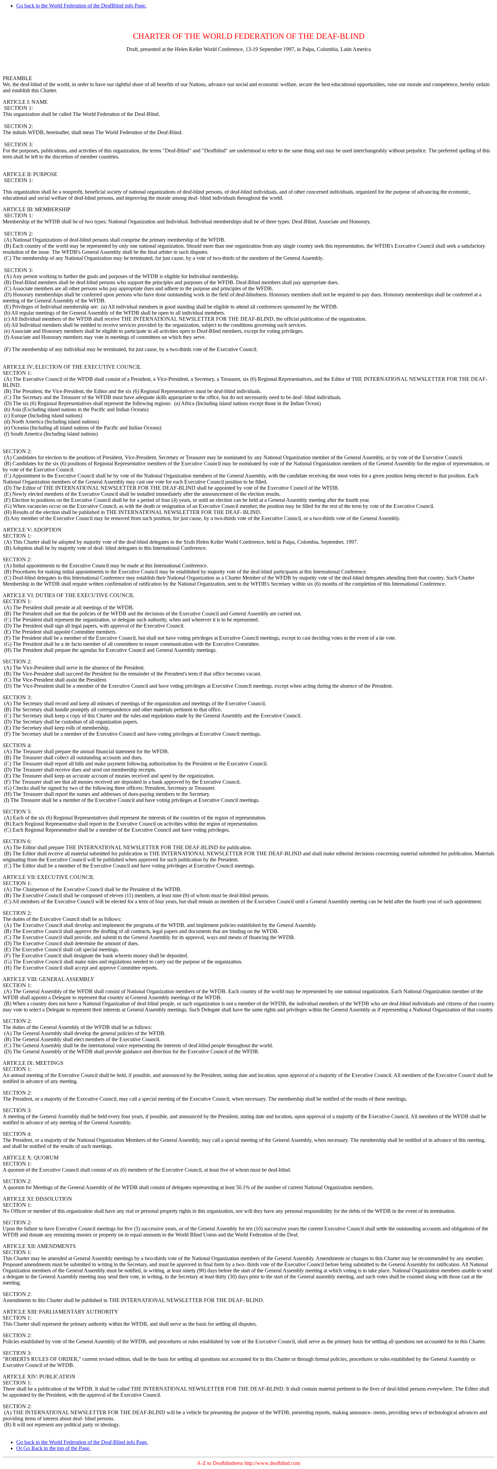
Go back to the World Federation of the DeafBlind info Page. (81, 5)
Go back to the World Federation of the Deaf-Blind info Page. (82, 1442)
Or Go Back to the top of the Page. (53, 1448)
